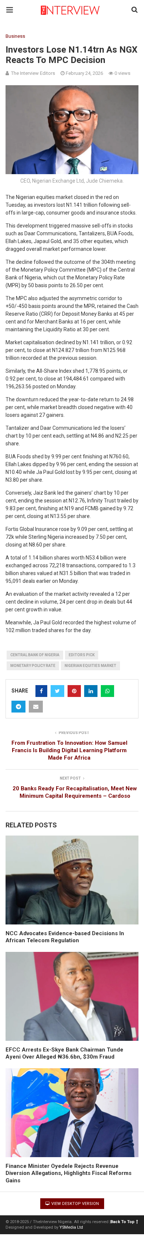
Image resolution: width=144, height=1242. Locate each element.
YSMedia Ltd (71, 1227)
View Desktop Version (74, 1203)
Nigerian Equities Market (90, 666)
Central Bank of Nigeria (34, 655)
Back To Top (122, 1221)
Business (15, 36)
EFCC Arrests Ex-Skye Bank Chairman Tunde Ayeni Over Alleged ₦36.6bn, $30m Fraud (64, 1053)
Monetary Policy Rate (32, 666)
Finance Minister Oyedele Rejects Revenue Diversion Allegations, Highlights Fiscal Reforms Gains (68, 1173)
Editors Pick (82, 655)
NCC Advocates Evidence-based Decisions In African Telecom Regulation (65, 937)
